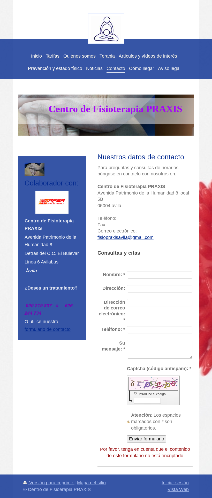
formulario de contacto (48, 329)
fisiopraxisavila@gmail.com (125, 237)
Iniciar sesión (175, 482)
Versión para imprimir (51, 482)
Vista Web (178, 489)
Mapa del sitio (91, 482)
